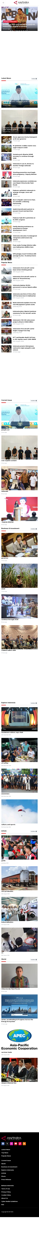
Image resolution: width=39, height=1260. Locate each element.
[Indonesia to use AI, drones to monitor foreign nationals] (6, 166)
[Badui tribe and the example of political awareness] (19, 780)
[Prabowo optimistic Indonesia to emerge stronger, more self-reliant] (6, 193)
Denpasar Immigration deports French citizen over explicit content (18, 459)
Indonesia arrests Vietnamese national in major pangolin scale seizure (24, 348)
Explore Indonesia (8, 703)
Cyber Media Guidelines (9, 1201)
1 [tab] (10, 30)
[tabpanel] (19, 20)
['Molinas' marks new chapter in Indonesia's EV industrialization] (19, 909)
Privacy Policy (6, 1192)
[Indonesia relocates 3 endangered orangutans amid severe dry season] (6, 238)
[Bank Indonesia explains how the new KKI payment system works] (6, 305)
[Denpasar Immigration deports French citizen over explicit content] (19, 122)
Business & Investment (10, 528)
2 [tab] (12, 30)
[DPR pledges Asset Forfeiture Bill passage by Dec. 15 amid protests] (6, 256)
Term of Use (5, 1189)
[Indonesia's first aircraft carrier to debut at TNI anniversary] (6, 279)
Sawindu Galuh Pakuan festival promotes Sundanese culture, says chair (16, 731)
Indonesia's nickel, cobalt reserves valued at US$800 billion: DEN (17, 649)
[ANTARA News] (21, 2)
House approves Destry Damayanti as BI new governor (17, 557)
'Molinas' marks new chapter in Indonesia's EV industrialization (18, 921)
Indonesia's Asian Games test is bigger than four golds (19, 859)
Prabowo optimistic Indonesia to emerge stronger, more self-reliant (24, 192)
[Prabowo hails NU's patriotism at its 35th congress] (6, 220)
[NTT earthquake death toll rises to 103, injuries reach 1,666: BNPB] (6, 340)
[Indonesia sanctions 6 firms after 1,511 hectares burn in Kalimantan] (6, 297)
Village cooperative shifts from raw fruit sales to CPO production (19, 890)
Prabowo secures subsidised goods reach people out (16, 429)
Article (4, 831)
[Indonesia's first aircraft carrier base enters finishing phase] (6, 270)
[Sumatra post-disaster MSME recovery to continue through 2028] (6, 157)
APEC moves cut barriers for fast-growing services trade (16, 1051)
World (3, 959)
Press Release (6, 1179)
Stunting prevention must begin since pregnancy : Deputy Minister (19, 521)
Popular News (6, 262)
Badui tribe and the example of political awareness (15, 793)
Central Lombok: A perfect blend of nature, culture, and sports (17, 823)
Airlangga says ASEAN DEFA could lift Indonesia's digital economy (19, 26)
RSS (2, 1204)
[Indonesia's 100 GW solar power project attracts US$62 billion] (6, 323)
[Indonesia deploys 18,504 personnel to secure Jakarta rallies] (6, 288)
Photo (3, 1176)
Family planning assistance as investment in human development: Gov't (23, 228)
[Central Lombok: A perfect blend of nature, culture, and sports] (19, 811)
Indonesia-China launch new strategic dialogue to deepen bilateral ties (19, 1082)
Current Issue (6, 400)
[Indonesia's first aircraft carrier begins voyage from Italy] (6, 331)
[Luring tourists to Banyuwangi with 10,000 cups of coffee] (19, 750)
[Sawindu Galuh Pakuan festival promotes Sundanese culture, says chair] (19, 719)
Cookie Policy (6, 1195)
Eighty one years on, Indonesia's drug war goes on (18, 952)
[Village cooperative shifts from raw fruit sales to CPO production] (19, 878)
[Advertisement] (19, 53)
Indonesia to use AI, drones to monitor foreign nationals (18, 490)
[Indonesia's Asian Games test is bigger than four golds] (19, 847)
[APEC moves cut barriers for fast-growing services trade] (19, 1039)
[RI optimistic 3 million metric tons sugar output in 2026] (6, 148)
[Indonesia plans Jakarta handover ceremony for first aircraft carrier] (6, 314)
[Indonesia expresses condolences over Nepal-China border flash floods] (6, 184)
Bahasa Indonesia (7, 1185)
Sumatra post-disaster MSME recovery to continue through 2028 (23, 156)
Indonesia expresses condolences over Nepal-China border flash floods (25, 183)
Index (34, 78)
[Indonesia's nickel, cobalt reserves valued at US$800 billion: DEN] (19, 637)
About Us (4, 1198)
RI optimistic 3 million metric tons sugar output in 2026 (19, 588)
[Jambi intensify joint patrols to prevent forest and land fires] (6, 212)
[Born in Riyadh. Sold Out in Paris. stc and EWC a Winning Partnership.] (6, 202)
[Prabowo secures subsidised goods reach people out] (19, 95)
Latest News (6, 78)
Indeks (33, 400)
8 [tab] (23, 30)
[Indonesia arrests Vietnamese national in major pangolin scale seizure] (6, 349)
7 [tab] (21, 30)
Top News (4, 1153)
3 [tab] (14, 30)
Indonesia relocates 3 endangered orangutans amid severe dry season (25, 237)
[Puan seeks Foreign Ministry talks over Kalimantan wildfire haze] (6, 248)
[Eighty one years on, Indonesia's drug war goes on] (19, 939)
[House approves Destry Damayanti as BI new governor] (6, 139)
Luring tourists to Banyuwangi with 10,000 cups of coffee (18, 762)
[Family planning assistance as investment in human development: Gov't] (6, 229)
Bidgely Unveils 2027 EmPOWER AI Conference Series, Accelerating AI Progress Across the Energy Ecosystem (18, 1019)
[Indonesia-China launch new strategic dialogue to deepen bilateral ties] (19, 1070)
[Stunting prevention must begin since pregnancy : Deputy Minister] (6, 175)
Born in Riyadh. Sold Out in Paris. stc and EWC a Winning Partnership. (24, 201)
